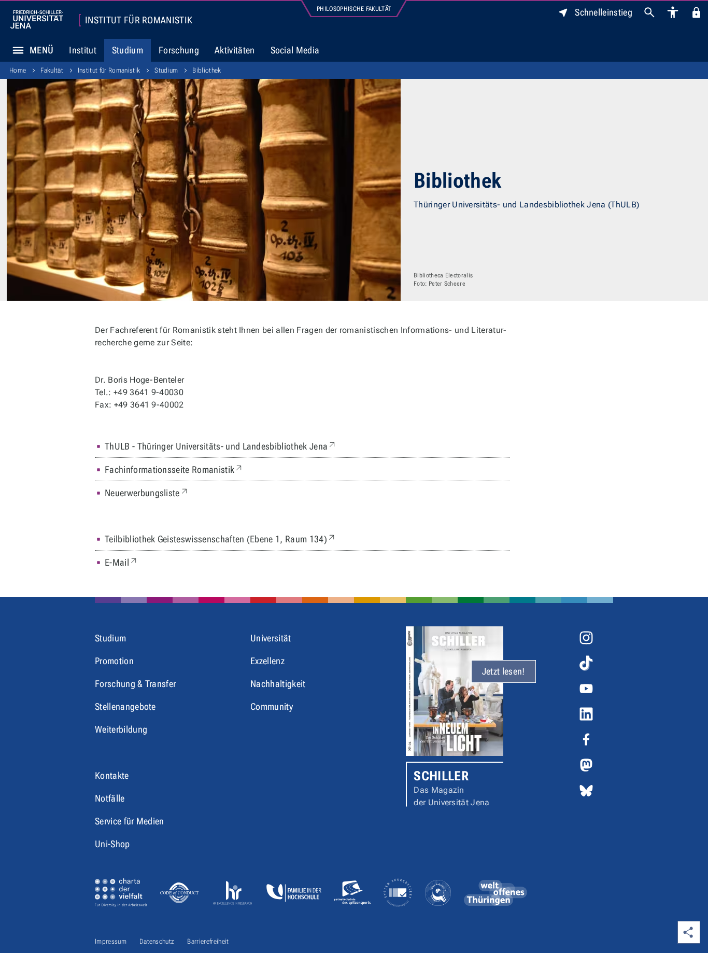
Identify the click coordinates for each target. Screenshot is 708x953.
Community (271, 706)
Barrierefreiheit (208, 941)
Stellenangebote (125, 706)
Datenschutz (157, 941)
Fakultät (51, 70)
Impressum (110, 941)
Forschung (179, 50)
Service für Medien (129, 821)
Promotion (114, 660)
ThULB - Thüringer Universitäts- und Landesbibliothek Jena (221, 446)
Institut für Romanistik (138, 20)
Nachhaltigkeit (277, 683)
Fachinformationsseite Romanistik (174, 469)
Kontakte (112, 775)
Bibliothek (206, 70)
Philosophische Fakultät (354, 8)
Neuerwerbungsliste (147, 492)
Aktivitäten (235, 50)
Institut (82, 50)
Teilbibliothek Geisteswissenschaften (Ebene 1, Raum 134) (220, 538)
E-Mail (121, 562)
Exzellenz (267, 660)
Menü (41, 50)
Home (17, 70)
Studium (127, 50)
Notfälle (110, 798)
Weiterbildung (121, 729)
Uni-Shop (112, 843)
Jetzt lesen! (503, 671)
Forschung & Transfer (135, 683)
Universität (270, 638)
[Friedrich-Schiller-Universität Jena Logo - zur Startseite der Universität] (36, 19)
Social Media (295, 50)
